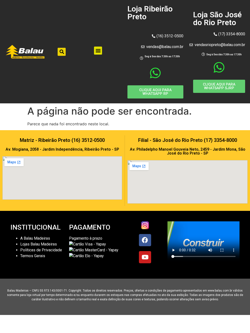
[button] (62, 52)
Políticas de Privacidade (41, 250)
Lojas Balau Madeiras (38, 244)
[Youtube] (145, 257)
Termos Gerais (33, 256)
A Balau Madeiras (35, 238)
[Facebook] (145, 240)
